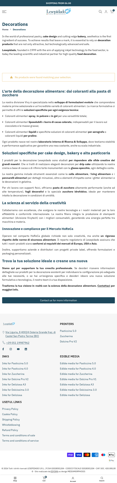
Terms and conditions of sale (18, 435)
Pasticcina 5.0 (68, 331)
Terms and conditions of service (20, 440)
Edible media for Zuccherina (76, 374)
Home (5, 29)
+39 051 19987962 (17, 342)
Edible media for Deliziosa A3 (77, 384)
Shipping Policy (11, 419)
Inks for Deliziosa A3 (14, 384)
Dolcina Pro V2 (68, 341)
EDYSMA (54, 471)
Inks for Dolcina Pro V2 (15, 379)
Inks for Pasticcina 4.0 (15, 368)
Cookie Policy (10, 414)
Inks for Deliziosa (12, 395)
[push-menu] (4, 12)
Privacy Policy (10, 409)
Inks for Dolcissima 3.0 (15, 389)
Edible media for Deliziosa (75, 395)
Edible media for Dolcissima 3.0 (78, 389)
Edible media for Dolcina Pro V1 (78, 379)
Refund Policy (10, 430)
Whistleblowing (11, 424)
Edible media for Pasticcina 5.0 (78, 363)
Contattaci (103, 285)
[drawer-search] (100, 11)
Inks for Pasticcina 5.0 (15, 363)
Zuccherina (66, 336)
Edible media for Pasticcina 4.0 (78, 368)
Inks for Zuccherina (13, 374)
